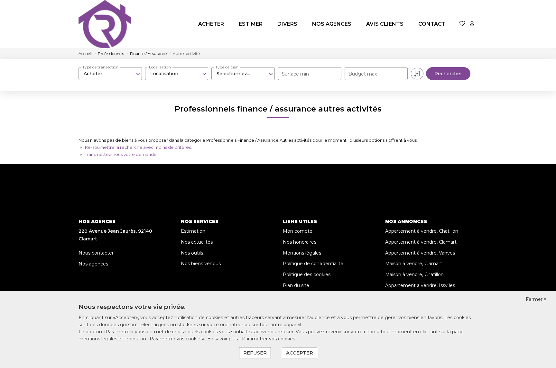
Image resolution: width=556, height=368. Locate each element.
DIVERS (287, 24)
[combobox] (110, 73)
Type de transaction (100, 67)
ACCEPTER (299, 353)
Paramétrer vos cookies (268, 339)
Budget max (362, 74)
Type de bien (226, 67)
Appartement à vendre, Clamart (421, 242)
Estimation (193, 231)
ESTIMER (251, 24)
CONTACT (432, 24)
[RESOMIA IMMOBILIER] (105, 24)
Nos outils (192, 253)
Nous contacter (96, 253)
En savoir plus (223, 339)
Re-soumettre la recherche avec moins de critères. (138, 147)
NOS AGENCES (331, 24)
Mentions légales (302, 253)
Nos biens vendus (201, 263)
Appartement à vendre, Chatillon (421, 231)
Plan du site (296, 285)
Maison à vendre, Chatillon (414, 274)
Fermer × (536, 299)
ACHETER (211, 24)
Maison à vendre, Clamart (413, 263)
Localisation (160, 67)
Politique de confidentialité (313, 263)
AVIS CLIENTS (384, 24)
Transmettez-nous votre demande (121, 154)
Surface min (295, 74)
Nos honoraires (299, 242)
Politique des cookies (306, 274)
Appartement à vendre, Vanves (420, 253)
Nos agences (93, 264)
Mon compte (297, 231)
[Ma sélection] (462, 24)
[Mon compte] (472, 24)
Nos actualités (197, 242)
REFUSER (255, 353)
